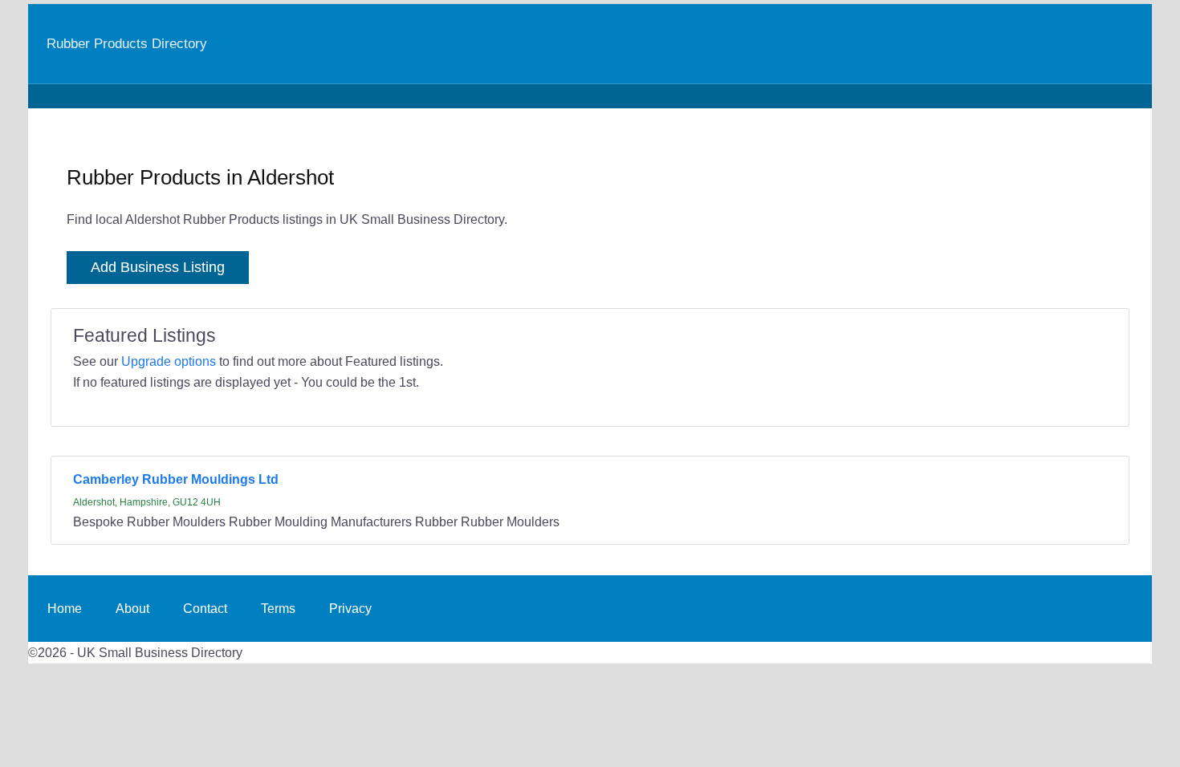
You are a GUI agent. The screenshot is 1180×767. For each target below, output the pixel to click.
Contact (205, 608)
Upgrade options (168, 361)
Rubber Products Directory (127, 43)
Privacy (350, 608)
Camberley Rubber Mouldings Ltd (176, 479)
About (132, 608)
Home (64, 608)
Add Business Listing (158, 267)
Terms (278, 608)
